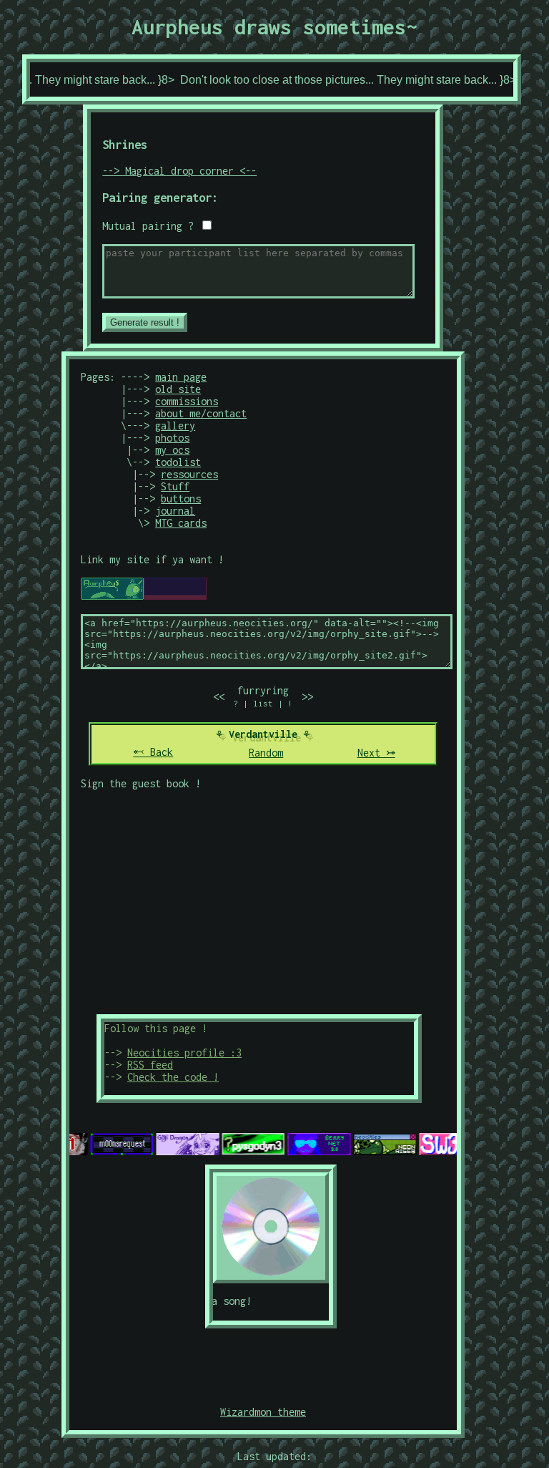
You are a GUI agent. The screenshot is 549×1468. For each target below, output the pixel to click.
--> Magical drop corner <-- (179, 171)
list (263, 703)
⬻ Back (153, 752)
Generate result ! (144, 322)
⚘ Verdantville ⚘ (263, 734)
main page (181, 377)
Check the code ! (173, 1077)
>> (307, 697)
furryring (263, 690)
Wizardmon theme (263, 1412)
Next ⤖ (376, 753)
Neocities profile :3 (184, 1052)
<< (218, 697)
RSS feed (150, 1065)
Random (266, 753)
